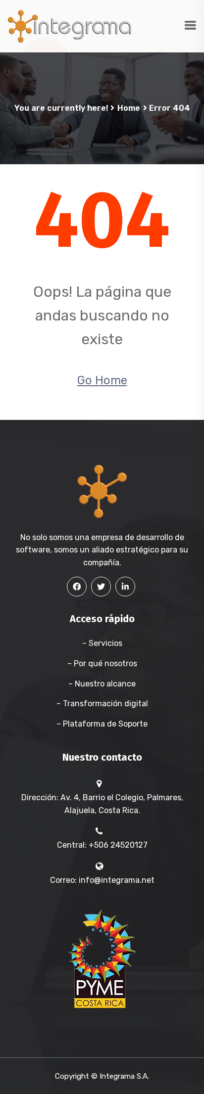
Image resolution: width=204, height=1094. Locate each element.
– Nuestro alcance (102, 683)
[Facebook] (77, 586)
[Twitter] (101, 586)
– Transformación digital (102, 703)
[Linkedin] (125, 586)
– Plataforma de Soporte (102, 724)
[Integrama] (69, 25)
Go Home (102, 380)
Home (128, 108)
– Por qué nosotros (102, 663)
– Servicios (102, 643)
